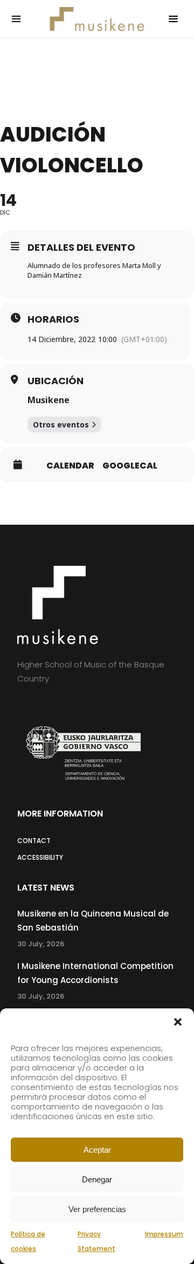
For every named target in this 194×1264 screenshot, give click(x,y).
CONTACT (34, 840)
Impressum (164, 1234)
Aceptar (97, 1149)
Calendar (70, 466)
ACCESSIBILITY (40, 857)
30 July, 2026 (40, 944)
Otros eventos (61, 424)
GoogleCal (129, 466)
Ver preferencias (97, 1209)
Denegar (97, 1179)
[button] (177, 1021)
